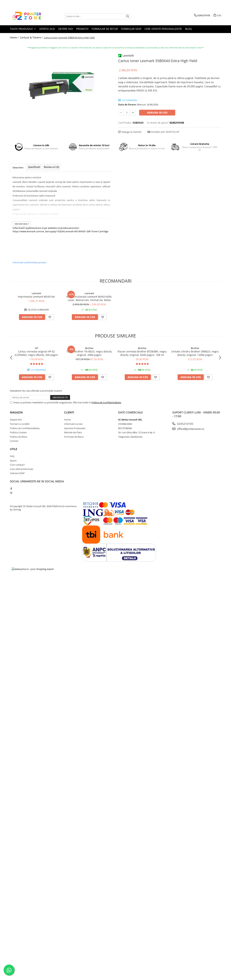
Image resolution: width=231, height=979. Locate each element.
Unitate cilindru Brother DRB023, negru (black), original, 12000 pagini (195, 353)
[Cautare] (127, 16)
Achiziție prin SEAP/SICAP (164, 132)
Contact (14, 440)
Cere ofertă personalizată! (163, 28)
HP (36, 348)
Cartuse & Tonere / (31, 37)
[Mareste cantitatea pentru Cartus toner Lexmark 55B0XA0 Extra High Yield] (133, 112)
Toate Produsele (22, 28)
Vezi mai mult (22, 224)
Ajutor (13, 460)
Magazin (16, 412)
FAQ (12, 456)
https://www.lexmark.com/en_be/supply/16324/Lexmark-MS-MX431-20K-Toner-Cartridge (60, 231)
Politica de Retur (18, 436)
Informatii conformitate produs (29, 262)
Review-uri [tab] (51, 167)
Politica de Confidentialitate (106, 402)
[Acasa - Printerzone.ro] (28, 16)
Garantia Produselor (75, 428)
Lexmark (36, 293)
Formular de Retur (74, 436)
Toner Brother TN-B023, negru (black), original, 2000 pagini (89, 353)
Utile (13, 449)
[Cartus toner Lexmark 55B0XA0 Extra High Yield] (61, 85)
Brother (89, 348)
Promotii (82, 28)
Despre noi (65, 28)
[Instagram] (11, 492)
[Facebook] (11, 488)
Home (67, 419)
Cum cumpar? (17, 464)
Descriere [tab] (18, 167)
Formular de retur (105, 28)
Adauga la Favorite (131, 132)
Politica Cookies (18, 432)
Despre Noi (16, 419)
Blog (188, 28)
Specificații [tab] (34, 167)
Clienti (69, 412)
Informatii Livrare (73, 424)
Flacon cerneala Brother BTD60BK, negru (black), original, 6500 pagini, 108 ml (142, 353)
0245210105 (184, 424)
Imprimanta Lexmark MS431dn (36, 296)
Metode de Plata (73, 432)
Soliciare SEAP (17, 473)
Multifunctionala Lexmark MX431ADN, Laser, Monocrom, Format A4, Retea (89, 298)
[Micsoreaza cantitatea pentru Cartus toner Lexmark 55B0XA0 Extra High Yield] (121, 112)
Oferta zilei (47, 28)
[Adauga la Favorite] (50, 317)
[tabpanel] (61, 85)
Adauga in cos (157, 112)
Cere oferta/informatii (21, 469)
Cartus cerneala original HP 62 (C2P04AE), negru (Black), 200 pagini (36, 353)
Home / (14, 37)
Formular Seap (131, 28)
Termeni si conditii (19, 424)
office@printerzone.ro (190, 429)
